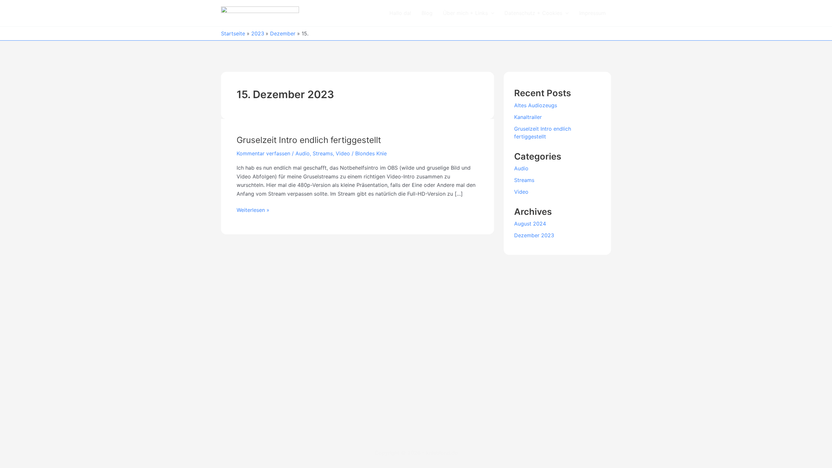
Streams (323, 153)
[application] (491, 13)
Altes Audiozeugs (535, 105)
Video (343, 153)
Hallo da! (400, 13)
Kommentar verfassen (263, 153)
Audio (302, 153)
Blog (427, 13)
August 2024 (530, 223)
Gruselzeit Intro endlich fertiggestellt (309, 140)
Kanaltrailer (528, 117)
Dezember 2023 (534, 235)
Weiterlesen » (253, 209)
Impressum (592, 13)
